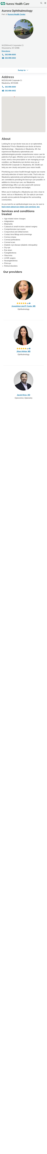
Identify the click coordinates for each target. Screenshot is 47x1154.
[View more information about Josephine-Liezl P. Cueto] (23, 290)
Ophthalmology (23, 309)
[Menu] (45, 3)
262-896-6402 (10, 58)
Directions (6, 51)
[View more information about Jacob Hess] (23, 380)
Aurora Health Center (16, 14)
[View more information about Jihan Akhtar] (23, 335)
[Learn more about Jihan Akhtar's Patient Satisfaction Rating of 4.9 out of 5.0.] (21, 348)
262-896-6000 (10, 55)
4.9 (28, 303)
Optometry (28, 398)
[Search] (41, 3)
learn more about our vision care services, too (21, 207)
